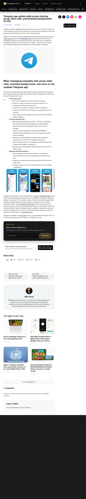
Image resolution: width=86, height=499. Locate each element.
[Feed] (75, 16)
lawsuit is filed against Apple (42, 196)
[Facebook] (67, 16)
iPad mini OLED (49, 9)
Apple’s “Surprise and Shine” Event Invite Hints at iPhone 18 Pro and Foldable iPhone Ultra (15, 367)
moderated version (27, 212)
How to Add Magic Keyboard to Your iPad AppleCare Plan (15, 338)
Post (7, 259)
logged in (16, 407)
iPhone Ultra (13, 9)
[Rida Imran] (29, 290)
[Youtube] (71, 16)
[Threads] (59, 16)
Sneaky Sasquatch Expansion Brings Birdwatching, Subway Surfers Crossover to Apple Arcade (41, 368)
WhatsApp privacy (26, 39)
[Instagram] (79, 16)
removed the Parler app (27, 204)
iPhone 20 (33, 9)
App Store (24, 215)
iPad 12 (40, 9)
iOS (4, 24)
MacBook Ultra (61, 9)
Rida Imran (17, 24)
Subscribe (45, 235)
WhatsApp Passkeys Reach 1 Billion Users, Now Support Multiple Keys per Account (40, 339)
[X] (63, 16)
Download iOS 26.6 (73, 9)
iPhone (10, 24)
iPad (7, 24)
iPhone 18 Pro (23, 9)
